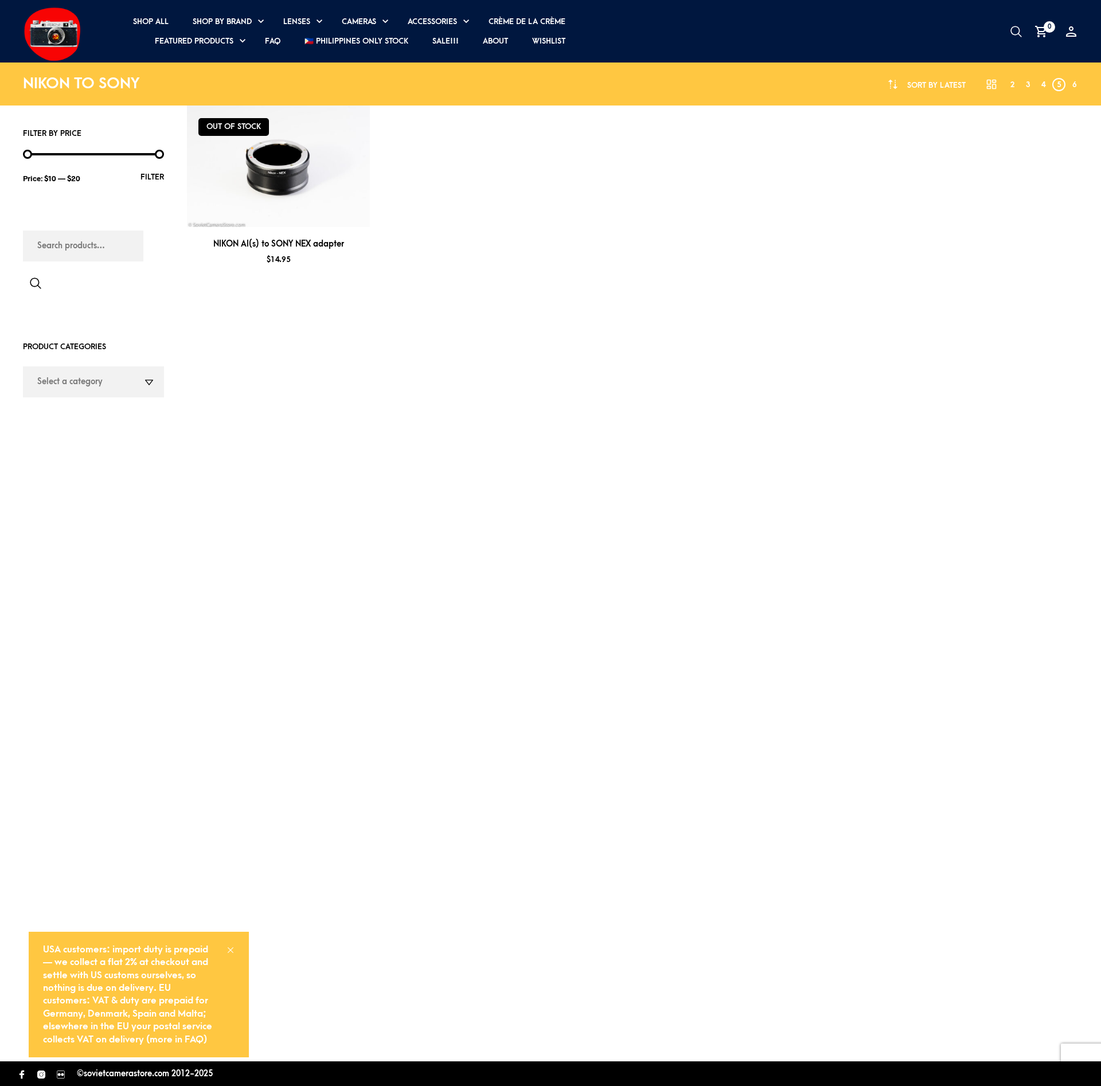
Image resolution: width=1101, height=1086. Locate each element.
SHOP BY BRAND (222, 21)
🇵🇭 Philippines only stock (356, 41)
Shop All (151, 21)
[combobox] (936, 85)
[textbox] (93, 381)
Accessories (432, 21)
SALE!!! (445, 41)
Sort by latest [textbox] (936, 85)
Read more (294, 213)
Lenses (296, 21)
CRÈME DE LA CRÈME (527, 21)
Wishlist (548, 41)
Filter (152, 177)
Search (35, 283)
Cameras (359, 21)
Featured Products (194, 41)
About (495, 41)
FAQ (272, 41)
